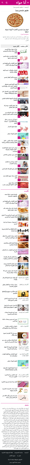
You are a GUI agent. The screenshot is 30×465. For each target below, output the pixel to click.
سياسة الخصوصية (18, 452)
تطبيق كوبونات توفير (12, 133)
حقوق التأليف (12, 455)
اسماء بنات (6, 413)
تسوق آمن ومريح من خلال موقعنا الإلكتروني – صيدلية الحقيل (10, 121)
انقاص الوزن (15, 418)
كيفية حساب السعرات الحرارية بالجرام (14, 440)
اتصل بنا (19, 455)
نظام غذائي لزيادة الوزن (13, 446)
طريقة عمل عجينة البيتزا (20, 435)
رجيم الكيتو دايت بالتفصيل (16, 428)
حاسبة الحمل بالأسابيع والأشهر (15, 421)
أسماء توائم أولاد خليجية (20, 410)
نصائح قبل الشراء (25, 34)
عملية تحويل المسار (12, 126)
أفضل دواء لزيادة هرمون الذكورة (9, 381)
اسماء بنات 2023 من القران (21, 415)
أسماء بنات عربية (16, 408)
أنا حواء (21, 2)
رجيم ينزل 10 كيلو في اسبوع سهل (14, 430)
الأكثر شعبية (16, 46)
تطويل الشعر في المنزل (16, 420)
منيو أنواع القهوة (13, 443)
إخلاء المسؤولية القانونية (7, 452)
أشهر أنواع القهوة (14, 411)
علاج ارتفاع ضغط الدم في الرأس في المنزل (16, 436)
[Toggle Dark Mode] (6, 2)
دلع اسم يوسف (15, 426)
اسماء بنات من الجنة (18, 416)
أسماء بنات (25, 408)
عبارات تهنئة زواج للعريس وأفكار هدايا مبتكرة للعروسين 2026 (10, 51)
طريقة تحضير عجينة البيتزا (20, 433)
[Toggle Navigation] (28, 2)
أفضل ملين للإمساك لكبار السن (9, 168)
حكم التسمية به (24, 426)
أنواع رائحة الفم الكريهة (16, 413)
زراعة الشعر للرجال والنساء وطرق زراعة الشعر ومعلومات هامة (10, 258)
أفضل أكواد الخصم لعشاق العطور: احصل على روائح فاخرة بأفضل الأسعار (9, 86)
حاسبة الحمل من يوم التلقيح (12, 423)
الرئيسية (26, 452)
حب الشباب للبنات (8, 425)
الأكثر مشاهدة (24, 46)
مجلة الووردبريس (13, 462)
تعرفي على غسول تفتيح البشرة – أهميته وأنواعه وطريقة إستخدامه (9, 149)
